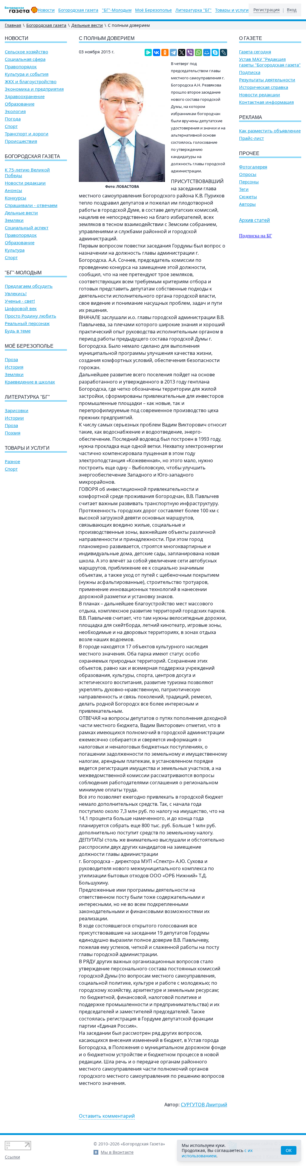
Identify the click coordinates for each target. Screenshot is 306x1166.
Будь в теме (17, 331)
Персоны (249, 182)
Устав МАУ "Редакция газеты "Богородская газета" (270, 62)
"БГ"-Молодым (116, 10)
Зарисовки (16, 410)
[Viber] (190, 52)
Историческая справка (263, 87)
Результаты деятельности (267, 80)
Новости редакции (25, 183)
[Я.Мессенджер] (148, 52)
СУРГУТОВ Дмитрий (204, 1104)
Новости (46, 10)
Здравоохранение (25, 96)
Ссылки (12, 1157)
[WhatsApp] (198, 52)
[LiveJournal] (223, 52)
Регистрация (266, 10)
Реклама (250, 117)
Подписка (249, 72)
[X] (181, 52)
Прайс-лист (251, 138)
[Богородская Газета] (21, 10)
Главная (13, 25)
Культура (15, 250)
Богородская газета (78, 10)
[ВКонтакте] (156, 52)
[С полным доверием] (122, 122)
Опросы (247, 174)
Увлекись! (16, 293)
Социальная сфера (25, 59)
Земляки (14, 220)
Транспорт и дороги (26, 134)
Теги (244, 189)
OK (289, 1150)
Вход (291, 10)
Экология (15, 111)
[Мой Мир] (206, 52)
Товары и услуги (232, 10)
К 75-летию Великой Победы (27, 172)
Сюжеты (248, 197)
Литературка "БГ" (193, 10)
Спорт (11, 126)
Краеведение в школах (30, 382)
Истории (14, 418)
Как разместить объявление (270, 131)
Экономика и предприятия (34, 89)
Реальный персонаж (27, 323)
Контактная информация (266, 102)
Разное (12, 461)
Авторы (247, 204)
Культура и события (26, 74)
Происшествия (21, 141)
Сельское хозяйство (26, 52)
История (14, 367)
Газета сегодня (255, 52)
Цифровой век (21, 308)
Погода (13, 119)
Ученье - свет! (20, 301)
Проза (11, 359)
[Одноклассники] (165, 52)
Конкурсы (15, 198)
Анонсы (13, 190)
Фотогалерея (253, 167)
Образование (19, 104)
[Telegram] (173, 52)
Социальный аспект (26, 228)
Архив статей (254, 220)
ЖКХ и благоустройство (30, 81)
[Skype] (215, 52)
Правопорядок (21, 66)
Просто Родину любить (30, 316)
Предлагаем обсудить (29, 286)
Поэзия (12, 433)
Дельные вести (87, 25)
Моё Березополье (153, 10)
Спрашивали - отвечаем (31, 205)
